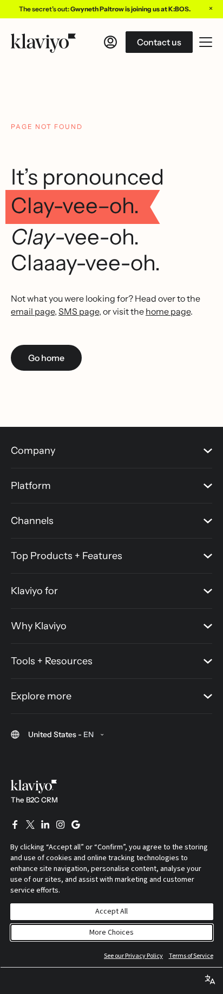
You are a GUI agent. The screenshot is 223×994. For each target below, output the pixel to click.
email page (33, 311)
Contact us (159, 42)
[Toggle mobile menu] (205, 42)
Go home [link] (46, 357)
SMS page (78, 311)
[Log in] (110, 42)
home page (168, 311)
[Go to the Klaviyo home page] (43, 42)
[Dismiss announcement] (210, 8)
